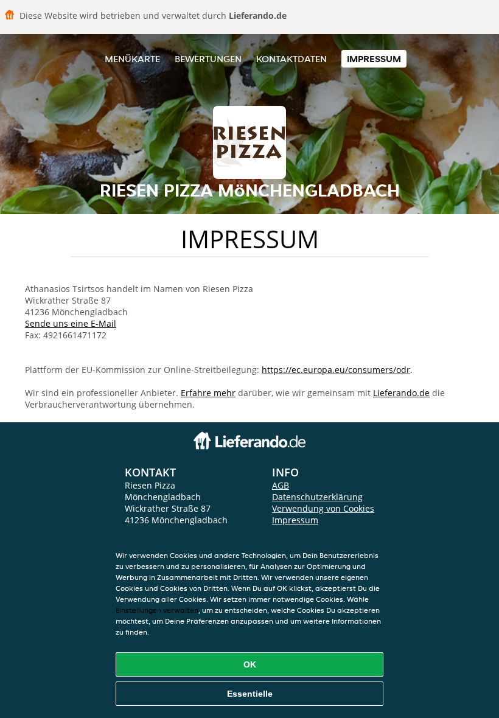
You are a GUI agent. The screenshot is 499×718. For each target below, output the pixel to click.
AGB (280, 485)
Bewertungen (208, 58)
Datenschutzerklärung (317, 497)
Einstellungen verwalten (157, 610)
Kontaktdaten (291, 58)
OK (249, 664)
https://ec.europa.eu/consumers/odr (336, 369)
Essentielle (250, 694)
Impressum (374, 58)
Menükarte (132, 58)
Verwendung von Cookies (323, 508)
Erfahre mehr (208, 393)
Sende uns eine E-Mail (70, 323)
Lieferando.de (401, 393)
